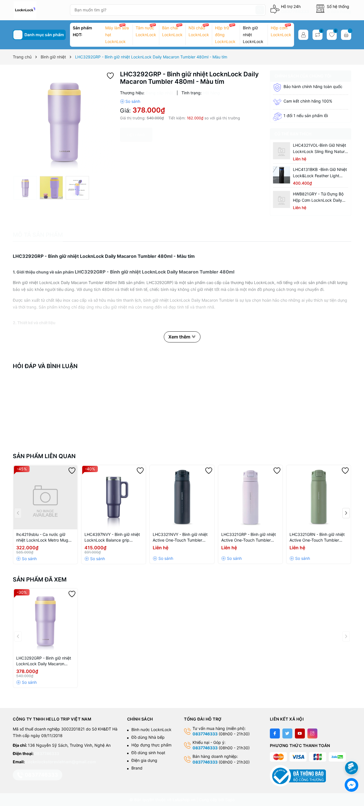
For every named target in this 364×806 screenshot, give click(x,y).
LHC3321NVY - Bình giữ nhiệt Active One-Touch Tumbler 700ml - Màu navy (180, 537)
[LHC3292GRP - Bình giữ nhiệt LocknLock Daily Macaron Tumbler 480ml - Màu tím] (45, 621)
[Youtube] (300, 733)
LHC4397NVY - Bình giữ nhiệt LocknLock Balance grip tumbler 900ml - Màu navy (112, 537)
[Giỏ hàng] (346, 35)
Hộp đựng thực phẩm (151, 744)
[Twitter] (287, 733)
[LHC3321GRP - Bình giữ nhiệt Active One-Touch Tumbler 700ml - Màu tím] (250, 497)
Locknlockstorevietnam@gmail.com (61, 761)
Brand (136, 768)
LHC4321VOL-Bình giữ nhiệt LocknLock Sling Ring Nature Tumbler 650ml (320, 149)
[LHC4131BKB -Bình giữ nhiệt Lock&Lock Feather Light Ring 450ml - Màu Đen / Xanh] (281, 174)
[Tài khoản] (303, 35)
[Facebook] (275, 733)
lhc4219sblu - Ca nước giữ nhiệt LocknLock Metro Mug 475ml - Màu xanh (42, 537)
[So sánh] (130, 101)
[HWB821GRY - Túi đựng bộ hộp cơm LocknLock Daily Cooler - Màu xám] (281, 199)
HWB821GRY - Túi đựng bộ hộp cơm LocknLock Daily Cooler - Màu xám (318, 197)
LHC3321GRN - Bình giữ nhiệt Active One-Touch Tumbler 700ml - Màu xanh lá (317, 537)
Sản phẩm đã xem (40, 579)
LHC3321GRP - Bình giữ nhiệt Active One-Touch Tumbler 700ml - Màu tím (248, 537)
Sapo (230, 799)
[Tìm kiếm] (259, 10)
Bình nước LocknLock (151, 729)
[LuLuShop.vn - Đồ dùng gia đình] (39, 10)
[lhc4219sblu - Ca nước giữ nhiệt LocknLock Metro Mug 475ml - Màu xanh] (45, 497)
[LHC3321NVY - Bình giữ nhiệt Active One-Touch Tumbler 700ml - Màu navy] (182, 497)
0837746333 (295, 11)
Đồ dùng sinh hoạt (148, 752)
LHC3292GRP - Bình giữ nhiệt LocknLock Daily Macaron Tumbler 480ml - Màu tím (43, 661)
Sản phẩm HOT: (82, 31)
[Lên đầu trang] (352, 753)
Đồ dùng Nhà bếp (148, 737)
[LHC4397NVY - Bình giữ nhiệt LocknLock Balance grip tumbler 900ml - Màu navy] (114, 497)
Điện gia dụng (144, 760)
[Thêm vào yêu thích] (110, 75)
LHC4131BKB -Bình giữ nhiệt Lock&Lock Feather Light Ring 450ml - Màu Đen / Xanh (320, 173)
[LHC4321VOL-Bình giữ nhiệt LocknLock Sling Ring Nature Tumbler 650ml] (281, 150)
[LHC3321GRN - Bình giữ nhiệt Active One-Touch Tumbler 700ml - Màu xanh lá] (319, 497)
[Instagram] (312, 733)
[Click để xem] (64, 122)
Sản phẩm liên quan (44, 456)
